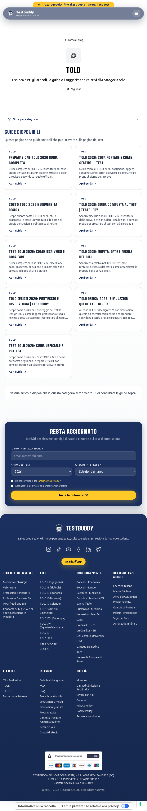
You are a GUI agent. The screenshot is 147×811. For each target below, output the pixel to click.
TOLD (6, 685)
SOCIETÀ (82, 671)
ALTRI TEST (10, 671)
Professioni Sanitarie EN (17, 598)
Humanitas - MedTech (89, 614)
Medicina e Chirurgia (15, 582)
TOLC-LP (45, 632)
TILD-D (7, 691)
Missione (82, 680)
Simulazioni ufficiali (51, 701)
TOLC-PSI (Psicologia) (52, 618)
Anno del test (21, 464)
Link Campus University (90, 635)
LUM (79, 641)
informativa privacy (48, 481)
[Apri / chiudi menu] (136, 13)
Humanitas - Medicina (89, 609)
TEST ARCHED (48, 643)
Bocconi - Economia (88, 582)
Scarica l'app (73, 561)
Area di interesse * (88, 464)
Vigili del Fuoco (122, 618)
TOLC (43, 573)
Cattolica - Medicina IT (90, 592)
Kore (79, 652)
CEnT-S (44, 648)
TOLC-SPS (46, 638)
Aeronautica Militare (125, 623)
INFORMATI (46, 671)
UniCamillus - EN (86, 630)
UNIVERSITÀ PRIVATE (89, 573)
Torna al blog (75, 39)
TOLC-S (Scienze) (50, 603)
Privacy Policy (85, 705)
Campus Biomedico (88, 646)
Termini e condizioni (88, 716)
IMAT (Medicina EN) (14, 603)
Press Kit (82, 700)
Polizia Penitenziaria (125, 612)
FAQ (42, 685)
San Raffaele (84, 603)
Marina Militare (122, 591)
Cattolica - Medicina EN (90, 598)
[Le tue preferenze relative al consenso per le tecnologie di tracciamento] (140, 804)
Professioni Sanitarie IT (16, 592)
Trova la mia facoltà (51, 696)
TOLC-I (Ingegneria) (51, 582)
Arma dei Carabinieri (125, 596)
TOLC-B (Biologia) (50, 587)
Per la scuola (47, 727)
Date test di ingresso (52, 680)
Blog (42, 691)
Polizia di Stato (122, 602)
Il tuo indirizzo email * (27, 448)
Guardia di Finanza (124, 607)
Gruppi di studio (49, 732)
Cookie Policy (84, 711)
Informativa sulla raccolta (37, 806)
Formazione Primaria (15, 696)
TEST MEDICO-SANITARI (18, 573)
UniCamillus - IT (86, 625)
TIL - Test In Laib (12, 680)
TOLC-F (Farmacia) (50, 598)
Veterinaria (9, 587)
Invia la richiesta (71, 495)
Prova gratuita (48, 712)
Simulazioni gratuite (51, 707)
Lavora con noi (85, 694)
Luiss (80, 619)
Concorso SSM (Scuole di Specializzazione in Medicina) (18, 612)
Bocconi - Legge (86, 587)
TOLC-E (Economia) (51, 592)
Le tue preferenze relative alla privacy (90, 806)
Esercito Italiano (122, 586)
